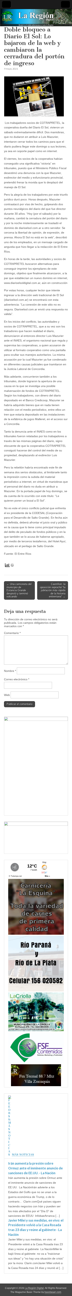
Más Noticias (23, 1154)
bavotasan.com (53, 1292)
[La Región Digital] (36, 17)
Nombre (10, 670)
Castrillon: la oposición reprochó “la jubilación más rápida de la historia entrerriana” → (52, 590)
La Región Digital (34, 1288)
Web (7, 695)
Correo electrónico (16, 679)
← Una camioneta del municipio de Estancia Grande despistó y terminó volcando (19, 590)
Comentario (12, 633)
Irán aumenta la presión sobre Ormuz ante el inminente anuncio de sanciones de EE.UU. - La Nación (35, 1168)
